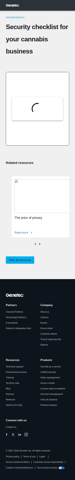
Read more (21, 232)
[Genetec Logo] (13, 5)
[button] (20, 260)
